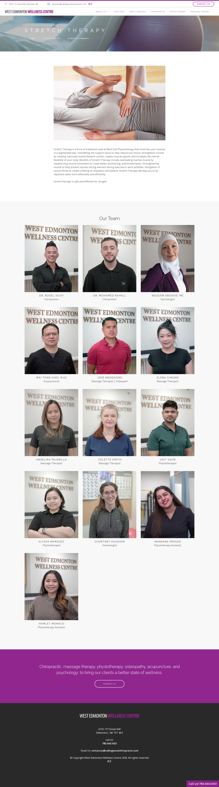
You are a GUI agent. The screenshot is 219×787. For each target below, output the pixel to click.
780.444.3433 (109, 743)
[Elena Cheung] (167, 341)
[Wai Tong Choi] (51, 341)
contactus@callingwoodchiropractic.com (114, 750)
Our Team (119, 12)
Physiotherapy (178, 12)
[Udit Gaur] (167, 423)
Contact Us (203, 4)
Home (32, 39)
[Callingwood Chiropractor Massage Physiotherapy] (89, 4)
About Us (101, 12)
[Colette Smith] (109, 423)
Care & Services (137, 12)
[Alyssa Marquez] (51, 505)
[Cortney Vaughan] (109, 505)
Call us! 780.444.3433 (203, 784)
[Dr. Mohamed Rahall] (109, 259)
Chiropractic (158, 12)
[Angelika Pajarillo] (51, 423)
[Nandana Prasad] (167, 505)
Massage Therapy (200, 12)
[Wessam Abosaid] (167, 259)
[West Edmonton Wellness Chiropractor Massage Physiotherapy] (109, 716)
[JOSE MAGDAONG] (109, 341)
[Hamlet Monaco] (51, 587)
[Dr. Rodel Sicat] (51, 259)
